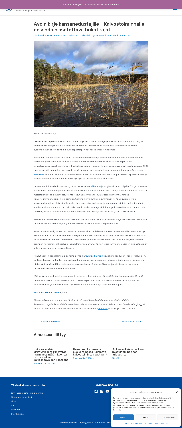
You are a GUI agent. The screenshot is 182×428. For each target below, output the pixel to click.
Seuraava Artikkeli (133, 321)
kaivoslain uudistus (57, 35)
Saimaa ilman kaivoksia (46, 292)
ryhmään (102, 308)
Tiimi (13, 401)
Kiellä (145, 417)
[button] (176, 392)
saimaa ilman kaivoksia (109, 35)
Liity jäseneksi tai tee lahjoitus (27, 392)
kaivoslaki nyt (87, 35)
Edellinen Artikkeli (49, 321)
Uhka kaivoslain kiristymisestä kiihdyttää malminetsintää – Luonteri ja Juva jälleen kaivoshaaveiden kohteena (51, 354)
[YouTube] (107, 391)
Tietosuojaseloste (68, 422)
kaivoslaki (74, 35)
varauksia (39, 174)
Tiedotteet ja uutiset (21, 397)
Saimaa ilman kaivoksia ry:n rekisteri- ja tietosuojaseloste (146, 423)
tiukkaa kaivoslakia (95, 255)
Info (13, 405)
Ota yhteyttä (17, 413)
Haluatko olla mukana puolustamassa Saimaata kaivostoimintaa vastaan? (90, 352)
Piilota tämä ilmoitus (108, 4)
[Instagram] (101, 391)
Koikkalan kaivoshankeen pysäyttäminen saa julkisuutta (128, 352)
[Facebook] (96, 391)
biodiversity (40, 35)
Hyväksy (124, 417)
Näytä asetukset (167, 417)
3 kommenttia (40, 363)
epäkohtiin (95, 186)
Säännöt (15, 409)
